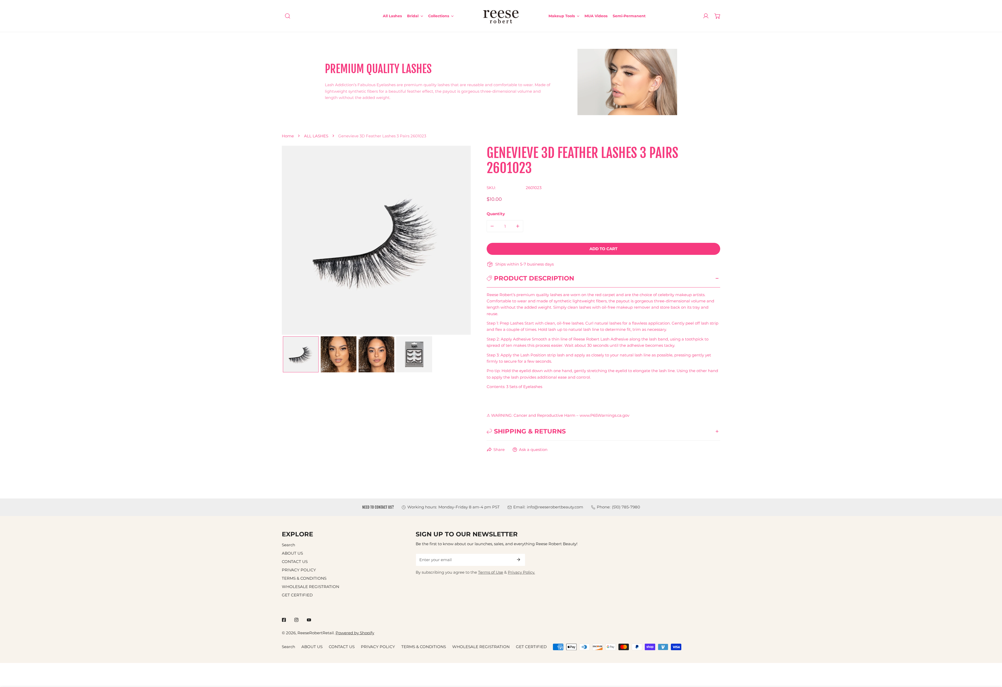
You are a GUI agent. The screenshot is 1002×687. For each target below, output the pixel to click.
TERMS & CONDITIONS (304, 578)
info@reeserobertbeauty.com (555, 506)
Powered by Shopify (355, 632)
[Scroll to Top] (992, 659)
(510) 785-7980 (626, 506)
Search (288, 544)
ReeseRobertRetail (315, 632)
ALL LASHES (316, 135)
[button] (717, 16)
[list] (376, 240)
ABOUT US (292, 553)
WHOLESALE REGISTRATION (310, 586)
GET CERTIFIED (297, 594)
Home (288, 135)
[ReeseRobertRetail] (501, 16)
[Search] (288, 16)
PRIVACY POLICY (299, 569)
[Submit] (518, 560)
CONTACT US (295, 561)
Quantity (496, 213)
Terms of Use (490, 572)
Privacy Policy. (521, 572)
